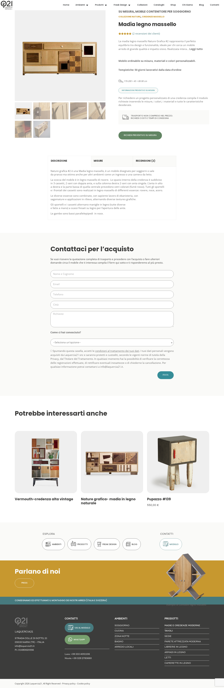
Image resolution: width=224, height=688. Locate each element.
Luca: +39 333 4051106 (77, 654)
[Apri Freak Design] (129, 5)
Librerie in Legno (175, 647)
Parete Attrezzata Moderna (182, 642)
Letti (167, 658)
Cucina (119, 631)
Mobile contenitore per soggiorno (163, 11)
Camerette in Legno (177, 663)
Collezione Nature (129, 17)
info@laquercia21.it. (112, 366)
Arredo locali (124, 647)
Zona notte (122, 636)
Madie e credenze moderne (182, 625)
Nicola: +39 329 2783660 (78, 658)
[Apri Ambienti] (87, 5)
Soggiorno (122, 625)
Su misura (126, 11)
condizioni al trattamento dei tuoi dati (117, 351)
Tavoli (168, 631)
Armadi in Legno (175, 652)
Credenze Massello (153, 17)
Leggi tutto (196, 49)
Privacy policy (68, 683)
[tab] (69, 161)
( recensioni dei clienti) (146, 33)
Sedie (168, 636)
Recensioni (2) (145, 161)
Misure (98, 161)
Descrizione (59, 161)
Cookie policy (83, 683)
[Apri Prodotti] (105, 5)
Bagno (119, 642)
